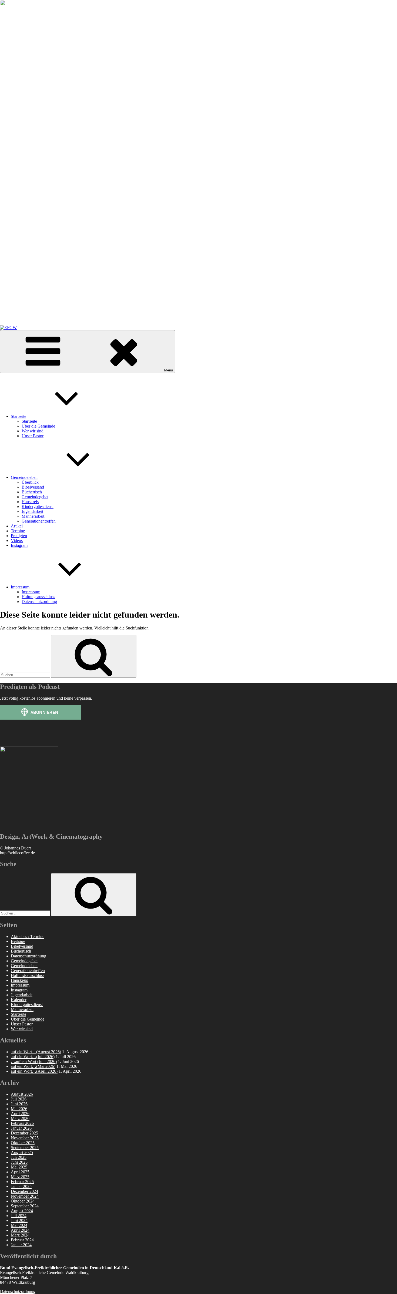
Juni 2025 (19, 1162)
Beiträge (18, 941)
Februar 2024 (22, 1240)
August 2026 (22, 1094)
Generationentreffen (39, 521)
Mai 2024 (19, 1225)
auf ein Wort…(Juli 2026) (33, 1056)
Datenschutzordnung (39, 601)
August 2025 (22, 1152)
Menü (168, 370)
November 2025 (25, 1138)
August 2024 (22, 1210)
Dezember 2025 (24, 1133)
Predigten (19, 535)
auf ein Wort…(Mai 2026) (33, 1066)
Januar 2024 (21, 1244)
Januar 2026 (21, 1128)
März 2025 (20, 1176)
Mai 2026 (19, 1108)
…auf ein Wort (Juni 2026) (34, 1061)
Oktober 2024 (23, 1201)
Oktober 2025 (23, 1142)
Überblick (30, 482)
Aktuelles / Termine (27, 936)
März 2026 (20, 1118)
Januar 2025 (21, 1186)
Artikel (17, 526)
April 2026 (20, 1113)
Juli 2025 (18, 1157)
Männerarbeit (33, 516)
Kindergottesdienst (37, 506)
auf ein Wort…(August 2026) (36, 1051)
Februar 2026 (22, 1123)
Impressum (20, 587)
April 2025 (20, 1172)
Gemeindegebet (35, 496)
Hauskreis (30, 501)
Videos (17, 540)
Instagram (19, 545)
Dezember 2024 (24, 1191)
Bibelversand (33, 487)
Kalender (18, 999)
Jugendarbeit (32, 511)
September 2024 (25, 1206)
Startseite (18, 416)
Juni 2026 (19, 1104)
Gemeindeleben (24, 477)
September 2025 (25, 1147)
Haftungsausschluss (38, 596)
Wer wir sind (32, 431)
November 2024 (25, 1196)
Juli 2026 (18, 1099)
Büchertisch (32, 492)
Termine (18, 531)
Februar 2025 (22, 1181)
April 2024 (20, 1230)
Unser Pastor (32, 435)
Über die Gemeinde (38, 426)
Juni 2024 (19, 1220)
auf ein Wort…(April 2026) (34, 1071)
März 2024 (20, 1235)
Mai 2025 (19, 1167)
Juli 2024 (18, 1215)
